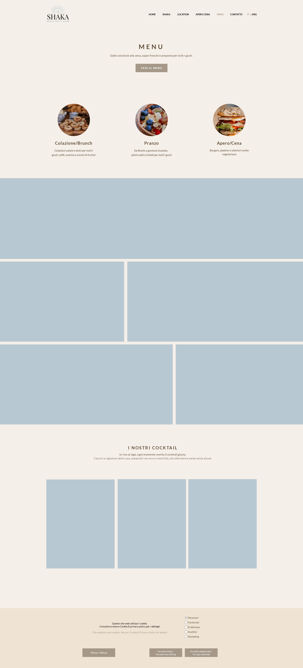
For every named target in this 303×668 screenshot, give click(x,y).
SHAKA (166, 14)
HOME (152, 14)
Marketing (193, 636)
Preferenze (194, 627)
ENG (254, 14)
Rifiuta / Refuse (99, 652)
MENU (220, 14)
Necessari (193, 617)
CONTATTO (236, 14)
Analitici (192, 631)
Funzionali (193, 622)
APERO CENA (203, 14)
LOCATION (183, 14)
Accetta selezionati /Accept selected (201, 653)
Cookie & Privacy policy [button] (151, 658)
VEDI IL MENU (151, 68)
